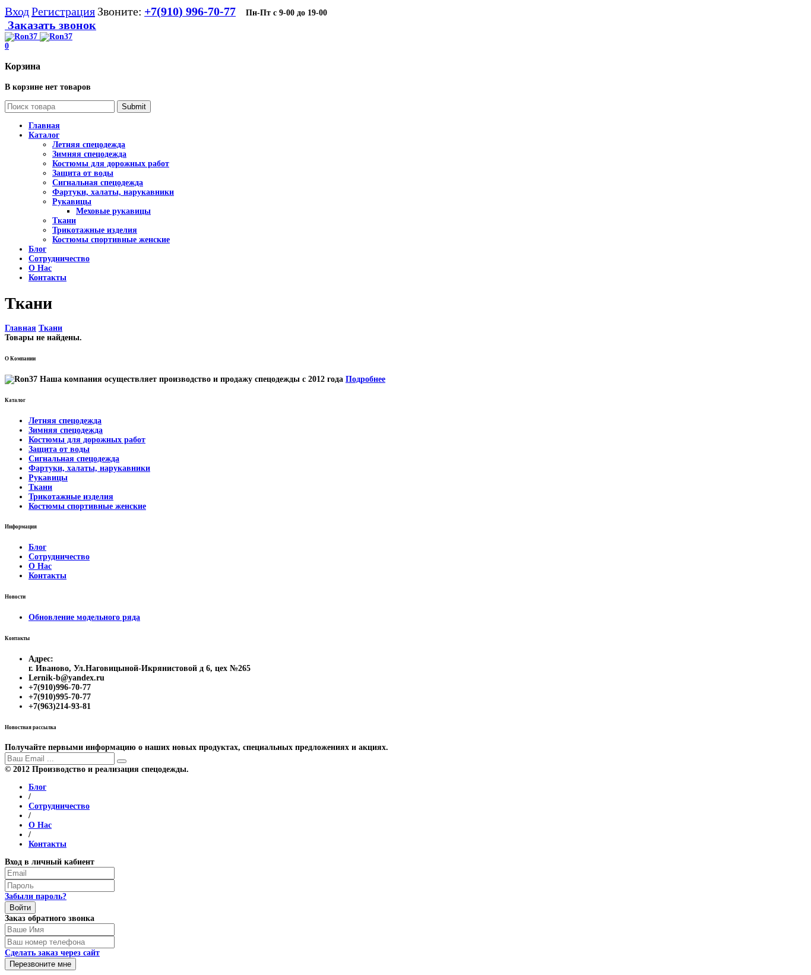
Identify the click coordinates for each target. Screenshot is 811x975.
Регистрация (63, 11)
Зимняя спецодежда (89, 154)
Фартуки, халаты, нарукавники (113, 192)
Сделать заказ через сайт (52, 952)
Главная (20, 328)
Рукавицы (71, 201)
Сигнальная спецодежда (97, 182)
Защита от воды (82, 173)
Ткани (64, 220)
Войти (20, 907)
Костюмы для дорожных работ (110, 163)
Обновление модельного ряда (84, 617)
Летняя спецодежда (88, 144)
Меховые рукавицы (113, 211)
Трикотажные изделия (94, 230)
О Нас (40, 566)
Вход (17, 11)
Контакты (47, 575)
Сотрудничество (59, 556)
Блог (37, 547)
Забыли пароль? (35, 896)
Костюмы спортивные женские (111, 239)
